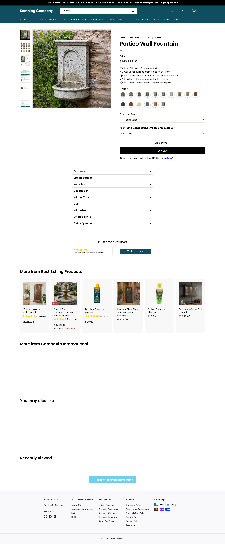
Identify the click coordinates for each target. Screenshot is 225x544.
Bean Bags (116, 19)
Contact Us (182, 19)
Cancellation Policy (136, 513)
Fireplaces (98, 19)
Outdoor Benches (108, 517)
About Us (76, 505)
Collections (134, 38)
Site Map (130, 525)
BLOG (74, 517)
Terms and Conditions (137, 509)
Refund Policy (133, 517)
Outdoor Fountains (45, 19)
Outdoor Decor (138, 19)
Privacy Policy (133, 520)
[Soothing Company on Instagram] (45, 516)
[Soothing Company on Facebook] (50, 516)
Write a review (135, 251)
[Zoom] (72, 69)
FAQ (166, 19)
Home (23, 19)
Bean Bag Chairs (107, 520)
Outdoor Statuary (108, 513)
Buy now (162, 150)
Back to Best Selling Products (114, 479)
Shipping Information (82, 509)
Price (123, 56)
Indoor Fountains (74, 19)
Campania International (64, 344)
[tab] (112, 171)
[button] (29, 316)
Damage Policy (133, 505)
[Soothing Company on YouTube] (55, 516)
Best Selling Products (152, 38)
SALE (156, 19)
